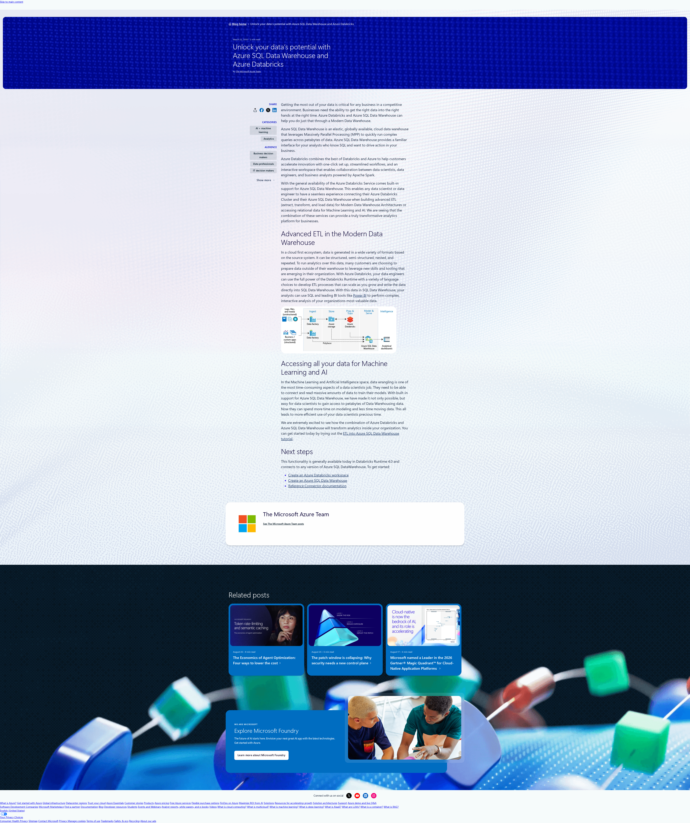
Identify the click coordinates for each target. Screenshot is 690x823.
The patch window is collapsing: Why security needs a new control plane (341, 660)
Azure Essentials (115, 803)
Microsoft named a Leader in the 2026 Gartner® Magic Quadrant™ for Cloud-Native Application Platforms (422, 663)
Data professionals (263, 163)
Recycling (134, 821)
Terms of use (93, 821)
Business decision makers (263, 155)
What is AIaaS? (333, 806)
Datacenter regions (76, 803)
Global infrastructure (54, 803)
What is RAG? (391, 806)
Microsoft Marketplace (51, 806)
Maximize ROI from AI (251, 803)
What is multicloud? (258, 806)
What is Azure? (8, 803)
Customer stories (134, 803)
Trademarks (107, 821)
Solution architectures (325, 803)
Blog (101, 806)
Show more (264, 180)
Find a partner (72, 806)
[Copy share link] (255, 110)
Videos (213, 806)
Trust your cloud (97, 803)
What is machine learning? (284, 806)
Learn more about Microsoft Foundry (261, 755)
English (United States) (12, 810)
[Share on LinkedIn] (274, 110)
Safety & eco (121, 821)
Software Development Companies (19, 806)
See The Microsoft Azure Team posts (283, 523)
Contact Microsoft (48, 821)
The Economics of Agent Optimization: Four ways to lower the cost (264, 660)
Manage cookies (77, 821)
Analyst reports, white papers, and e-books (185, 806)
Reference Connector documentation (317, 486)
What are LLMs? (351, 806)
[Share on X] (268, 110)
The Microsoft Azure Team (248, 71)
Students (132, 806)
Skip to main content (11, 1)
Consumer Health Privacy (14, 821)
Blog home (239, 24)
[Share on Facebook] (261, 110)
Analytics (269, 138)
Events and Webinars (149, 806)
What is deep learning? (311, 806)
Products (149, 803)
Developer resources (115, 806)
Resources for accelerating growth (293, 803)
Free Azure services (180, 803)
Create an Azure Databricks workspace (318, 475)
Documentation (89, 806)
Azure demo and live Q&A (362, 803)
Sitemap (33, 821)
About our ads (148, 821)
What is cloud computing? (231, 806)
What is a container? (371, 806)
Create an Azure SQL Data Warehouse (317, 480)
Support (342, 803)
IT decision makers (263, 170)
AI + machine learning (263, 130)
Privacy (63, 821)
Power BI (359, 295)
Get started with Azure (29, 803)
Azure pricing (162, 803)
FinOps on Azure (229, 803)
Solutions (269, 803)
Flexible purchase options (205, 803)
